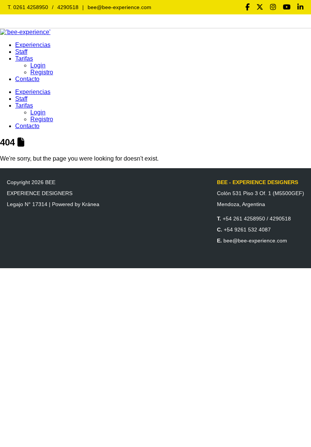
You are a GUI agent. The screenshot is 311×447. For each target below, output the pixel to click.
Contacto (27, 79)
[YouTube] (287, 7)
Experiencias (32, 45)
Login (38, 65)
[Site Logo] (25, 32)
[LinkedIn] (300, 7)
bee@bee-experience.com (119, 7)
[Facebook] (247, 7)
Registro (41, 72)
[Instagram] (273, 7)
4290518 (68, 7)
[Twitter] (259, 7)
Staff (21, 51)
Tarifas (24, 58)
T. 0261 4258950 (28, 7)
